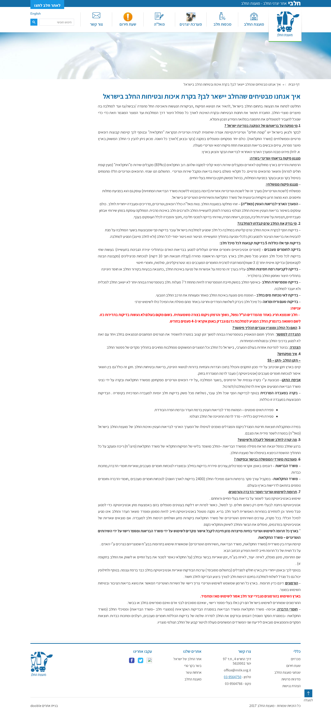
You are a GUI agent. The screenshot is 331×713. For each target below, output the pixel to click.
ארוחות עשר (194, 672)
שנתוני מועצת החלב (287, 672)
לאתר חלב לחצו (47, 5)
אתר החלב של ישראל (187, 659)
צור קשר (96, 24)
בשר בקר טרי (193, 666)
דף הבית (293, 84)
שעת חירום (128, 24)
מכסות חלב (222, 24)
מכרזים (296, 659)
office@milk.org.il (237, 670)
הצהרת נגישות (291, 686)
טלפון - (237, 677)
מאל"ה (159, 24)
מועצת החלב (254, 24)
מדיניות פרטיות (291, 679)
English (35, 13)
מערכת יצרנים (191, 24)
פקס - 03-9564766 (238, 684)
